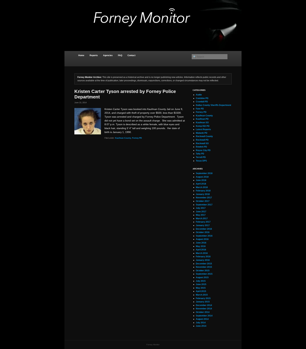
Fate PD (200, 108)
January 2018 (203, 194)
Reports (94, 55)
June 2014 (201, 326)
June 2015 (201, 284)
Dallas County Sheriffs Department (213, 105)
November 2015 (204, 267)
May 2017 (201, 215)
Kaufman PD (202, 119)
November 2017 (204, 197)
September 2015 (204, 274)
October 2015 (202, 270)
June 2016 (201, 243)
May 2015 (201, 288)
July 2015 (201, 281)
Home (81, 55)
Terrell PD (201, 157)
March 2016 (202, 253)
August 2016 (202, 239)
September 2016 (204, 236)
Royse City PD (203, 150)
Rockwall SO (202, 143)
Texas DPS (201, 161)
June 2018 (201, 180)
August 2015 (202, 277)
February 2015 (203, 298)
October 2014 (202, 312)
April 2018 (201, 184)
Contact (131, 55)
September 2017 (204, 204)
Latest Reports (203, 129)
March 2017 (202, 218)
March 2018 (202, 187)
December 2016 (204, 229)
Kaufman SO (202, 122)
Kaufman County (123, 138)
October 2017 (202, 201)
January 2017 (203, 225)
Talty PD (200, 153)
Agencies (108, 55)
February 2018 (203, 190)
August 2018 (202, 177)
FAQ (120, 55)
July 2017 (201, 208)
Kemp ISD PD (202, 126)
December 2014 (204, 305)
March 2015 (202, 295)
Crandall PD (202, 101)
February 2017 (203, 222)
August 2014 (202, 319)
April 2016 (201, 249)
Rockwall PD (202, 140)
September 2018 (204, 173)
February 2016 (203, 256)
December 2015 (204, 263)
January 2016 (203, 260)
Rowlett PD (201, 147)
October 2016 (202, 232)
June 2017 (201, 211)
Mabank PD (201, 133)
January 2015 (203, 301)
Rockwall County (204, 136)
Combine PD (202, 98)
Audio (199, 94)
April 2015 (201, 291)
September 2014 (204, 315)
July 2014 (201, 322)
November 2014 (204, 308)
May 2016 (201, 246)
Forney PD (137, 138)
